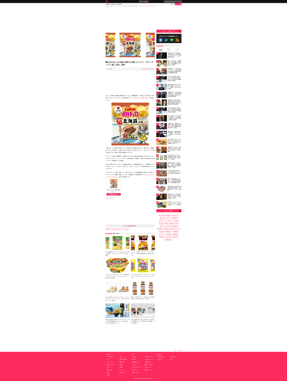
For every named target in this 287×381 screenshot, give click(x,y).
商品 (111, 69)
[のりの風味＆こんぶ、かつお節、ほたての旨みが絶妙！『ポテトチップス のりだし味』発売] (118, 243)
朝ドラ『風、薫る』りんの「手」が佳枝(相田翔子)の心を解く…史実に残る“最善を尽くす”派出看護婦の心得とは (174, 181)
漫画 (172, 223)
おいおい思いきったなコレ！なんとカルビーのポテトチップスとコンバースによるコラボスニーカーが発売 (117, 298)
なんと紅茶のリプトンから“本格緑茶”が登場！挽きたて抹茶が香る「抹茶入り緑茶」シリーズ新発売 (174, 157)
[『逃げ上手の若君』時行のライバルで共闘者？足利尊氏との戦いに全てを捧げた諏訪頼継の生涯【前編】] (161, 79)
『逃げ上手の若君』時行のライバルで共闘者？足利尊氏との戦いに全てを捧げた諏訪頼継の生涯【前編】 (174, 78)
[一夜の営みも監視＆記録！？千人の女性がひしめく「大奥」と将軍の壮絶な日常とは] (161, 173)
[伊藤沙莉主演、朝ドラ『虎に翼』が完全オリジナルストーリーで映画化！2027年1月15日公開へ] (161, 87)
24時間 (160, 49)
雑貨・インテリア (111, 364)
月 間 (177, 49)
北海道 (108, 229)
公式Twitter (166, 40)
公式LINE (172, 40)
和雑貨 (121, 364)
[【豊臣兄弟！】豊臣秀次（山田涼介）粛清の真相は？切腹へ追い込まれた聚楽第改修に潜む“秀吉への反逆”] (161, 126)
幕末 (167, 223)
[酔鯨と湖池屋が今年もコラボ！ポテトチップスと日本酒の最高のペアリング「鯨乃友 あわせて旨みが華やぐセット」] (118, 310)
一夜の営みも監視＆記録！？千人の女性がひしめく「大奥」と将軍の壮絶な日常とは (174, 172)
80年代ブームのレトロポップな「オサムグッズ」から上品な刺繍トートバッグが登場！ (174, 203)
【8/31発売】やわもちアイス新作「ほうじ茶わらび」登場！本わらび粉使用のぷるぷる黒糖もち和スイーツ (174, 141)
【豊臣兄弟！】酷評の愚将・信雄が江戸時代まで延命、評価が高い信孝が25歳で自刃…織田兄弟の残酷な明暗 (174, 102)
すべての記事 (110, 356)
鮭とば (128, 229)
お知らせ (134, 359)
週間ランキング (148, 370)
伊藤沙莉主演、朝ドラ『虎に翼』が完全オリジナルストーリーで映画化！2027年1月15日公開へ (174, 86)
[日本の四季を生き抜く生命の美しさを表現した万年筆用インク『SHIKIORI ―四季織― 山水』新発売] (143, 310)
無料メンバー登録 (149, 364)
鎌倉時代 (176, 234)
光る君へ (169, 237)
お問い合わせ (148, 362)
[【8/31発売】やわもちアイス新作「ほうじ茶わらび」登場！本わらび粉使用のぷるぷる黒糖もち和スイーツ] (161, 142)
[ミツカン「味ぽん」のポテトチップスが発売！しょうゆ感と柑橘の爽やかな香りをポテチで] (143, 243)
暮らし (108, 372)
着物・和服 (122, 362)
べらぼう (169, 226)
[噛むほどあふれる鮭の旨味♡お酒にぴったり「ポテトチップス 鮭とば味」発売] (130, 45)
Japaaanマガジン (114, 6)
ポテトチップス (121, 229)
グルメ (120, 6)
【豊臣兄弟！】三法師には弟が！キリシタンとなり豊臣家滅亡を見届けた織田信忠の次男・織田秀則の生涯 (174, 71)
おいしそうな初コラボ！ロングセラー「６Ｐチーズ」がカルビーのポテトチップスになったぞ (143, 276)
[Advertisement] (130, 19)
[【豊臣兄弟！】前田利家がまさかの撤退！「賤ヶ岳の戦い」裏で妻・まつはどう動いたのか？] (161, 134)
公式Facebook (160, 40)
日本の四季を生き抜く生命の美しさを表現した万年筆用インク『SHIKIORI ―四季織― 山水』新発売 (143, 321)
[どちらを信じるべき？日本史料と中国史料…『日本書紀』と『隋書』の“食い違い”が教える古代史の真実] (161, 118)
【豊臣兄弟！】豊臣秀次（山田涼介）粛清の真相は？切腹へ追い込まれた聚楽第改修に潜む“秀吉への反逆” (174, 125)
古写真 (108, 375)
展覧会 (169, 234)
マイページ (134, 364)
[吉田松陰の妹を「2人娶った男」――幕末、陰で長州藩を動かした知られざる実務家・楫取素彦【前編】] (161, 165)
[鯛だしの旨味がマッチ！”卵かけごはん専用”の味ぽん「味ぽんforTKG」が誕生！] (143, 288)
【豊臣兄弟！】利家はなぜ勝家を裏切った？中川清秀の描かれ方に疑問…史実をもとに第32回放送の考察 (174, 94)
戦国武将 (176, 218)
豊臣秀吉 (176, 231)
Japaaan (143, 1)
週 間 (169, 49)
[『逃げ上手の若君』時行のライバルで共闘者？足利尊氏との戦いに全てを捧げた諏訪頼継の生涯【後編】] (161, 110)
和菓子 (121, 367)
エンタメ (122, 370)
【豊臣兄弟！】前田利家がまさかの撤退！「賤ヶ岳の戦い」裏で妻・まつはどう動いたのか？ (174, 133)
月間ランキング (135, 372)
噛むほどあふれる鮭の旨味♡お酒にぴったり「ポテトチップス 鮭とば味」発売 (138, 6)
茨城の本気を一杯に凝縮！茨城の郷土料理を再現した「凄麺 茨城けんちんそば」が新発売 (174, 188)
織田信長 (176, 226)
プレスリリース (110, 198)
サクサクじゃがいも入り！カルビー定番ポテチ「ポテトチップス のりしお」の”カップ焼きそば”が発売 (117, 276)
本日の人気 (134, 370)
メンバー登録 (178, 4)
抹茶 (173, 229)
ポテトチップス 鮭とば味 (113, 190)
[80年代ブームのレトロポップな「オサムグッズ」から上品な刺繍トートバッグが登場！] (161, 204)
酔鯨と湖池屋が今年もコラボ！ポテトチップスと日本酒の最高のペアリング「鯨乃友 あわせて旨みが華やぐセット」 (117, 321)
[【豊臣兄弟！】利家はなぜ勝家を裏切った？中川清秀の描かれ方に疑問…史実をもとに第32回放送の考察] (161, 95)
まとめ (121, 356)
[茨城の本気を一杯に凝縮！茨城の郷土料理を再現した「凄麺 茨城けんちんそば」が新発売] (161, 189)
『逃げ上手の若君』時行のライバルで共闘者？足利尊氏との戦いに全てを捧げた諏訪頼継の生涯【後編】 (174, 110)
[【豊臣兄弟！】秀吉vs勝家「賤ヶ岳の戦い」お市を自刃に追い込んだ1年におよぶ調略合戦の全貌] (161, 55)
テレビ (162, 226)
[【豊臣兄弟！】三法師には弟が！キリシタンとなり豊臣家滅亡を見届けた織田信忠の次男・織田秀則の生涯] (161, 71)
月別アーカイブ (148, 367)
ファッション (110, 362)
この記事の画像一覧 (130, 226)
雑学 (177, 220)
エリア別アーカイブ (136, 367)
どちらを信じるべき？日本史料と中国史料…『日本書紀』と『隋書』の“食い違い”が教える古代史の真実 (174, 118)
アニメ (169, 218)
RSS (177, 40)
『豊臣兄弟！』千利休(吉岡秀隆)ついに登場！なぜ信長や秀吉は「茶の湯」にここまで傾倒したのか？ (174, 196)
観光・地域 (109, 370)
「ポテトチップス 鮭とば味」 (140, 98)
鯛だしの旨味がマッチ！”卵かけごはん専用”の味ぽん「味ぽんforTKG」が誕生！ (143, 298)
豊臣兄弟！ (169, 231)
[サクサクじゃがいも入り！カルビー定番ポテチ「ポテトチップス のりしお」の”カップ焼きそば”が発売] (118, 265)
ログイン (173, 4)
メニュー (107, 1)
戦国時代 (169, 215)
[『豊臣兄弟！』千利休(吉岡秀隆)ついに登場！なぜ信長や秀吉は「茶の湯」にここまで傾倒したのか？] (161, 197)
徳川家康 (167, 229)
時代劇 (177, 223)
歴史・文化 (122, 372)
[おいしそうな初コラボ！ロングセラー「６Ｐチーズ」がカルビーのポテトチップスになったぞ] (143, 265)
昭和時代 (163, 237)
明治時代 (160, 229)
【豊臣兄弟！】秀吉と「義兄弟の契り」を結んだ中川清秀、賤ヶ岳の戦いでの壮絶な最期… (174, 149)
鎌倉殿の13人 (169, 239)
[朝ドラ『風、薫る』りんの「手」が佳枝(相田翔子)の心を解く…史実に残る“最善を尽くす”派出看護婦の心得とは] (161, 181)
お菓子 (161, 223)
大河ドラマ (176, 215)
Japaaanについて (149, 359)
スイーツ (171, 220)
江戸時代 (162, 215)
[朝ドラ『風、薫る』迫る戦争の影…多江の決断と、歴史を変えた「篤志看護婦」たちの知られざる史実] (161, 63)
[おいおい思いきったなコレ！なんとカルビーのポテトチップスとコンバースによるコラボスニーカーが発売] (118, 288)
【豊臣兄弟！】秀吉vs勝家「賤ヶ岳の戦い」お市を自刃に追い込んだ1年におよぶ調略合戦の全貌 (174, 55)
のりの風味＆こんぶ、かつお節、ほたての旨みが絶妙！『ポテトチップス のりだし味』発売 (117, 253)
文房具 (162, 231)
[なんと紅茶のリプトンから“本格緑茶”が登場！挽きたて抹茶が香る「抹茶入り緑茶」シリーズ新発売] (161, 157)
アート (108, 359)
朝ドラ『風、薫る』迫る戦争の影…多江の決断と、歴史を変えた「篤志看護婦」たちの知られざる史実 (174, 63)
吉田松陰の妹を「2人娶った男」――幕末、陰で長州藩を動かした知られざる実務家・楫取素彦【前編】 (174, 165)
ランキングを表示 (168, 210)
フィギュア (163, 234)
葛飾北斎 (176, 237)
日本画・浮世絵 (123, 359)
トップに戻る (178, 350)
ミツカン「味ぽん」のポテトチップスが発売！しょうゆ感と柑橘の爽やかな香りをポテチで (143, 253)
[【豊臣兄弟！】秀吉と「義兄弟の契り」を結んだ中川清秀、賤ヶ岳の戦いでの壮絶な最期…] (161, 150)
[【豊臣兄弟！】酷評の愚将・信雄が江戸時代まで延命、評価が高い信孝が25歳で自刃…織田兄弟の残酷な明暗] (161, 102)
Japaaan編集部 (145, 69)
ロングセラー (164, 220)
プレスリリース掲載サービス (168, 31)
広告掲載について (136, 362)
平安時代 (163, 218)
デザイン (178, 229)
